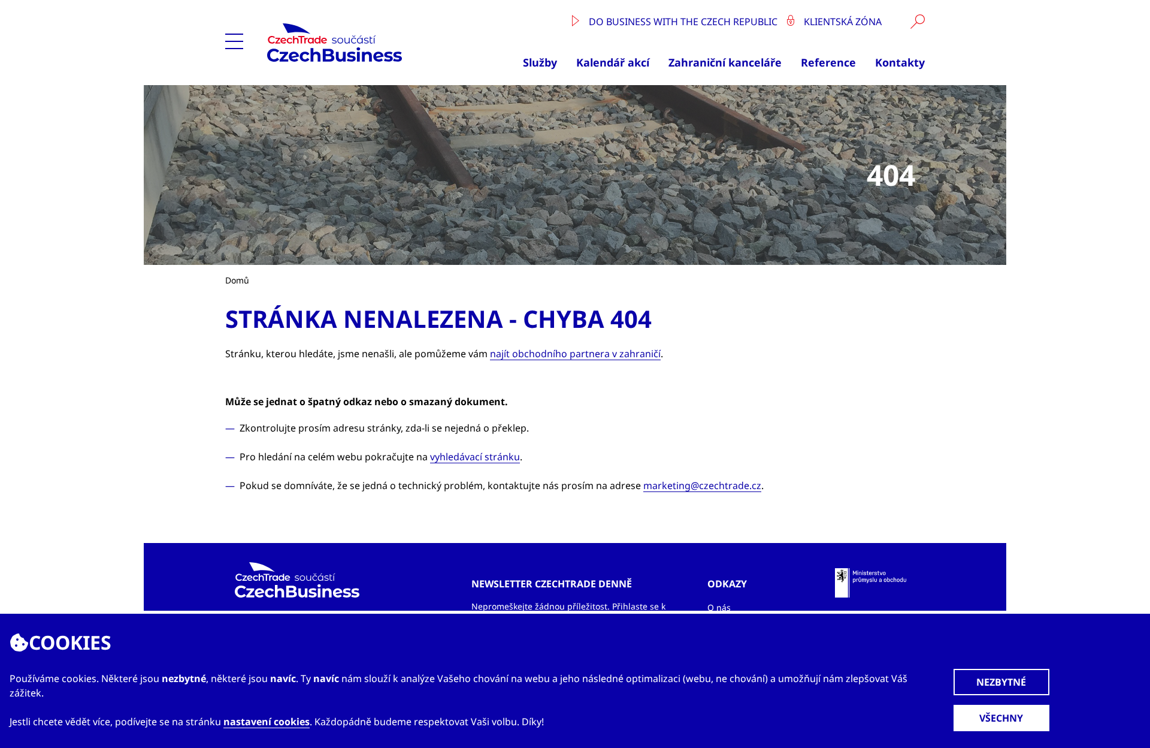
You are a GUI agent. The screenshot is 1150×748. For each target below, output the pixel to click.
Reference (828, 62)
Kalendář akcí (612, 62)
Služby (540, 62)
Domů (237, 280)
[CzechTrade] (362, 42)
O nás (719, 607)
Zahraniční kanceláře (725, 62)
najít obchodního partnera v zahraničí (575, 353)
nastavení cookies (266, 721)
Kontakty (900, 62)
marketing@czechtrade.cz (702, 485)
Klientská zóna (841, 21)
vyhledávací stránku (475, 456)
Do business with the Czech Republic (683, 21)
